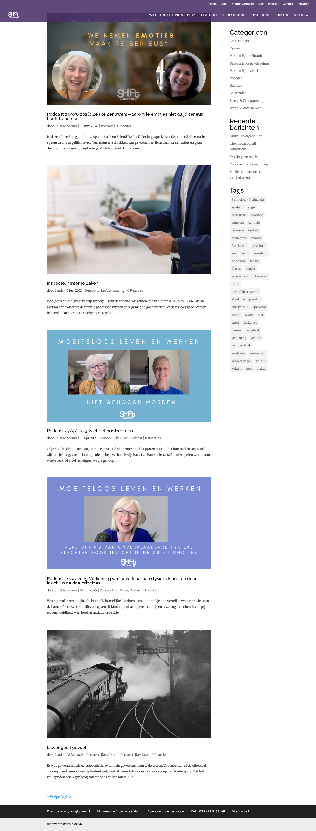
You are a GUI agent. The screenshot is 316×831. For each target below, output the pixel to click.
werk (249, 368)
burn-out (238, 222)
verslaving (238, 353)
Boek (224, 4)
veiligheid (252, 330)
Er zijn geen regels (244, 157)
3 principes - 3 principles (248, 199)
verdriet (256, 338)
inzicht (250, 268)
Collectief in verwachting (249, 164)
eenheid (253, 230)
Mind (235, 299)
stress (235, 322)
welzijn (237, 368)
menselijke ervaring (245, 291)
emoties (256, 238)
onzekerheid (240, 307)
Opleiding (260, 15)
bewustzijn (239, 215)
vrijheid (261, 361)
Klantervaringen (243, 4)
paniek (236, 315)
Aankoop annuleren (165, 811)
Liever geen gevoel (66, 747)
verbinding (239, 338)
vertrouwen (257, 353)
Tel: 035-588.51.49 (208, 811)
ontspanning (251, 299)
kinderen (261, 276)
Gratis (282, 15)
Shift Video (238, 93)
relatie (249, 315)
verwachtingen (241, 361)
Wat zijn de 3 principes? (172, 15)
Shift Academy (66, 126)
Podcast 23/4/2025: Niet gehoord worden (90, 430)
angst (251, 207)
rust (260, 315)
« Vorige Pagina (59, 797)
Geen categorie (241, 41)
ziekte (261, 368)
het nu (254, 261)
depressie (238, 230)
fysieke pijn (239, 245)
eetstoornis (239, 238)
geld (234, 253)
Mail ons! (241, 811)
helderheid (239, 261)
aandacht (238, 207)
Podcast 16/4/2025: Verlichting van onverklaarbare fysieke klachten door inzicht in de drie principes (122, 580)
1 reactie (151, 590)
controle (254, 222)
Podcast (273, 4)
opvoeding (259, 307)
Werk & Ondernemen (246, 108)
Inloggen (303, 4)
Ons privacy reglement (68, 811)
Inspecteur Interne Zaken (72, 283)
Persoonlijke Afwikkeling (104, 290)
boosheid (257, 215)
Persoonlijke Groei (114, 438)
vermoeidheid (241, 345)
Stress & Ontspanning (246, 101)
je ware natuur (241, 276)
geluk (245, 253)
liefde (235, 284)
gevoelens (260, 253)
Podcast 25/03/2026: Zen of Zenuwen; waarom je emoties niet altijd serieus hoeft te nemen (125, 116)
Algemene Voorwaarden (119, 811)
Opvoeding (238, 48)
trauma (236, 330)
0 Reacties (123, 126)
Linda (59, 290)
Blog (261, 4)
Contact (288, 4)
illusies (236, 268)
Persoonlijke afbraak (102, 755)
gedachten (258, 245)
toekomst (250, 322)
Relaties (236, 85)
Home (212, 4)
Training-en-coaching (223, 15)
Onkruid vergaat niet (246, 136)
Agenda (301, 15)
